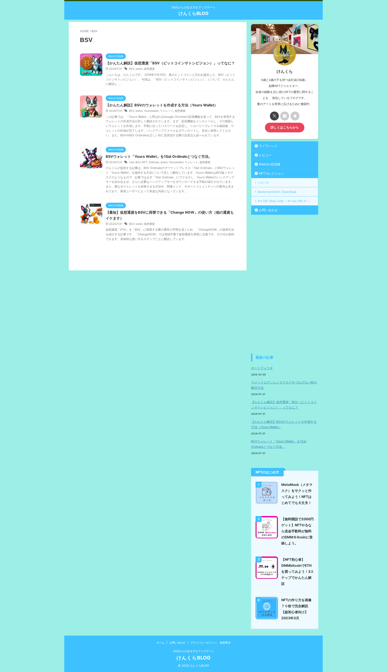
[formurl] (284, 116)
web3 (139, 68)
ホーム (161, 642)
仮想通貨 (149, 68)
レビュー (265, 155)
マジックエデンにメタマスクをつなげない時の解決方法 (284, 385)
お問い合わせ (268, 210)
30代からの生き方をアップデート (193, 651)
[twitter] (274, 116)
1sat (131, 162)
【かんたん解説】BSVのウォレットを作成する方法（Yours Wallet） (162, 105)
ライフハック (268, 146)
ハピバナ (263, 182)
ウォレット (166, 110)
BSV (131, 68)
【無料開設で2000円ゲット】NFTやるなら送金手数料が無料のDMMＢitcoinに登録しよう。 (297, 531)
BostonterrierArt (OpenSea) (277, 192)
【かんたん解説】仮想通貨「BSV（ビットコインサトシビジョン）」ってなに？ (170, 63)
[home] (294, 116)
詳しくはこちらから (285, 127)
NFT (144, 162)
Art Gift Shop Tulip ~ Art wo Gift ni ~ (283, 201)
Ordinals (154, 162)
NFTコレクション (271, 173)
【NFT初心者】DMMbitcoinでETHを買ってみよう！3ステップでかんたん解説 (297, 571)
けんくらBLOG (193, 13)
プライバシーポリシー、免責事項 (210, 642)
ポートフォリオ (262, 368)
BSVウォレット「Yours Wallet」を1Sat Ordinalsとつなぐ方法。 (159, 156)
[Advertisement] (284, 284)
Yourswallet (151, 110)
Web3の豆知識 (269, 164)
